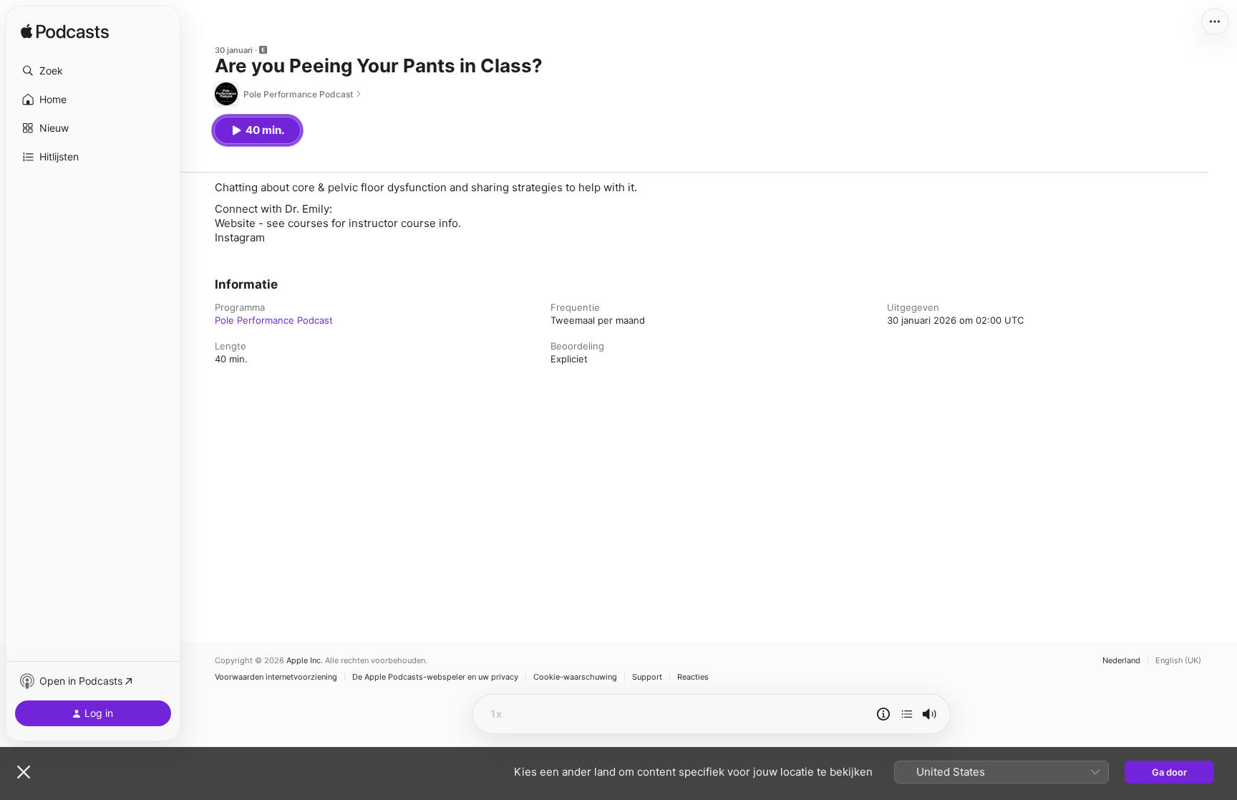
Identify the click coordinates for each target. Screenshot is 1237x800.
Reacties (693, 677)
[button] (93, 71)
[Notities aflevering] (883, 714)
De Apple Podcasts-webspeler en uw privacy (435, 677)
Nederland (1121, 661)
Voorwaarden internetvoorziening (276, 677)
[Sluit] (23, 772)
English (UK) (1178, 661)
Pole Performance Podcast (274, 320)
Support (647, 677)
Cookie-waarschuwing (575, 677)
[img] (65, 32)
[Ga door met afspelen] (907, 714)
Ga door (1169, 772)
